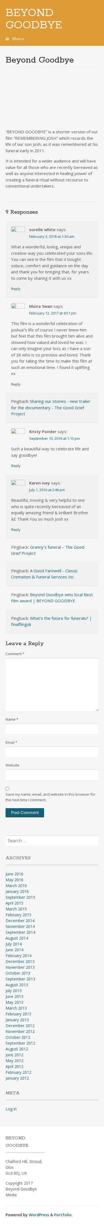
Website (12, 765)
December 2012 (20, 1025)
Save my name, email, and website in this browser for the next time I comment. (50, 797)
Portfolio (63, 1214)
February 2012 (18, 1072)
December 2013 (20, 961)
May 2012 (14, 1060)
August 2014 (17, 938)
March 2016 (16, 885)
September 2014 (20, 932)
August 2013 (17, 984)
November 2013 (20, 967)
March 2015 (16, 909)
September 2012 (20, 1043)
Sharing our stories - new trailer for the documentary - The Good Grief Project (50, 407)
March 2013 (16, 1008)
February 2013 (18, 1014)
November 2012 (20, 1031)
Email (11, 742)
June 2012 (14, 1054)
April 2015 (14, 903)
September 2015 (20, 897)
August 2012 (17, 1049)
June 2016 (14, 874)
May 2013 (14, 1002)
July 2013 (14, 990)
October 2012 (18, 1037)
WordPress (39, 1214)
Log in (11, 1109)
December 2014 (20, 920)
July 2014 (14, 944)
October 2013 (18, 973)
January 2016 (17, 891)
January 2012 (17, 1078)
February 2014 (18, 955)
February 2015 (18, 914)
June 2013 (14, 996)
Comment (15, 653)
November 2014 (20, 926)
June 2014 (14, 949)
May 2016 (14, 879)
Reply (16, 288)
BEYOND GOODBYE (34, 19)
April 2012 (14, 1066)
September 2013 (20, 979)
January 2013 (17, 1019)
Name (12, 719)
